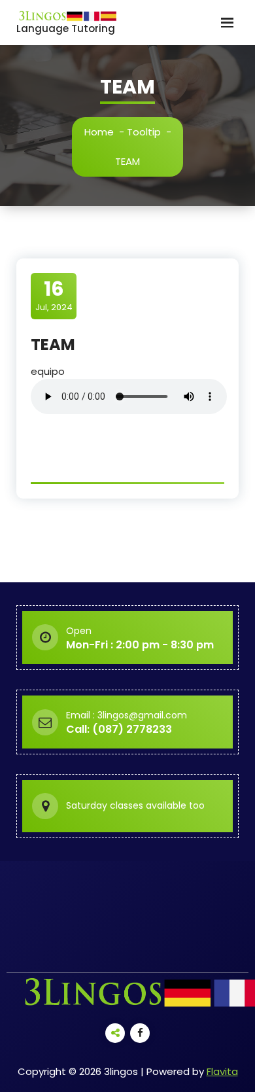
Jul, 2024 (54, 295)
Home (99, 132)
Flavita (222, 1071)
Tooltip (144, 132)
